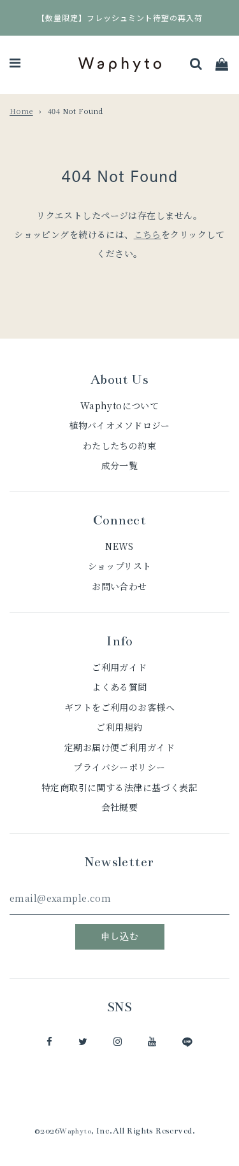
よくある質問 (119, 686)
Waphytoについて (119, 405)
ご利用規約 (119, 726)
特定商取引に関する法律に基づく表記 (119, 787)
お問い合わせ (119, 586)
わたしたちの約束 (119, 445)
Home (21, 111)
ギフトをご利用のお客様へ (119, 707)
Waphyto (75, 1131)
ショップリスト (120, 565)
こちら (147, 234)
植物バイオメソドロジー (119, 425)
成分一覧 (119, 465)
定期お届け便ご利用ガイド (119, 747)
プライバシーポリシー (119, 767)
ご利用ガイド (119, 667)
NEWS (119, 546)
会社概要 (119, 807)
